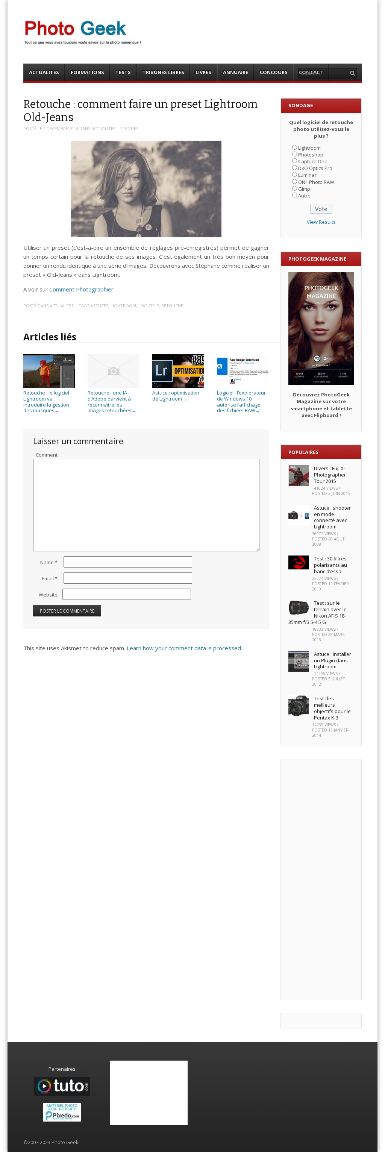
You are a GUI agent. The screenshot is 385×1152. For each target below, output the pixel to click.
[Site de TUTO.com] (62, 1094)
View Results (321, 222)
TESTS (123, 72)
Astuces (99, 305)
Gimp (304, 188)
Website (48, 594)
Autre (304, 195)
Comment (47, 454)
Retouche (172, 305)
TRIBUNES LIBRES (163, 72)
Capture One (312, 161)
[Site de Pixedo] (62, 1119)
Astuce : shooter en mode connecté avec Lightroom (332, 517)
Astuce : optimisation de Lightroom (175, 395)
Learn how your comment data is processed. (184, 648)
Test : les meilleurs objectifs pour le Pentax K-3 (332, 708)
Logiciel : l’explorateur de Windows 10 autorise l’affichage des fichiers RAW (241, 401)
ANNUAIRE (235, 72)
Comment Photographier (81, 289)
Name (49, 562)
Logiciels (148, 305)
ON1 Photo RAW (316, 182)
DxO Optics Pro (315, 168)
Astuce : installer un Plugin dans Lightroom (332, 660)
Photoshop (310, 154)
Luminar (307, 175)
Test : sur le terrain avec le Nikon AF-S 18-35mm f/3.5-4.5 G (317, 612)
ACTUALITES (44, 72)
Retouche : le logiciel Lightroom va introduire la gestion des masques (46, 401)
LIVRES (203, 72)
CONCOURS (274, 72)
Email (50, 578)
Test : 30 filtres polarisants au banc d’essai (330, 565)
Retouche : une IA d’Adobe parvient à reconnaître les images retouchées (112, 401)
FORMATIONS (87, 72)
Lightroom (123, 305)
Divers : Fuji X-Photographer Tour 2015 (330, 474)
